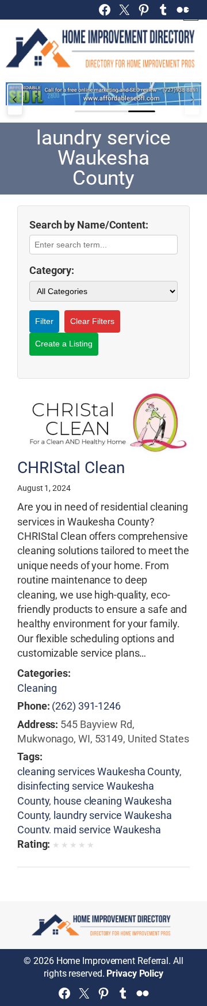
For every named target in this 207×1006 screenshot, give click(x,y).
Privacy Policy (134, 973)
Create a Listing (64, 343)
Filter (44, 321)
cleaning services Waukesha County (98, 771)
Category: (51, 270)
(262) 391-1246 (86, 706)
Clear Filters (92, 321)
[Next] (192, 99)
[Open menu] (190, 13)
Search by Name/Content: (88, 225)
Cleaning (37, 688)
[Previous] (15, 99)
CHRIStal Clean (71, 468)
